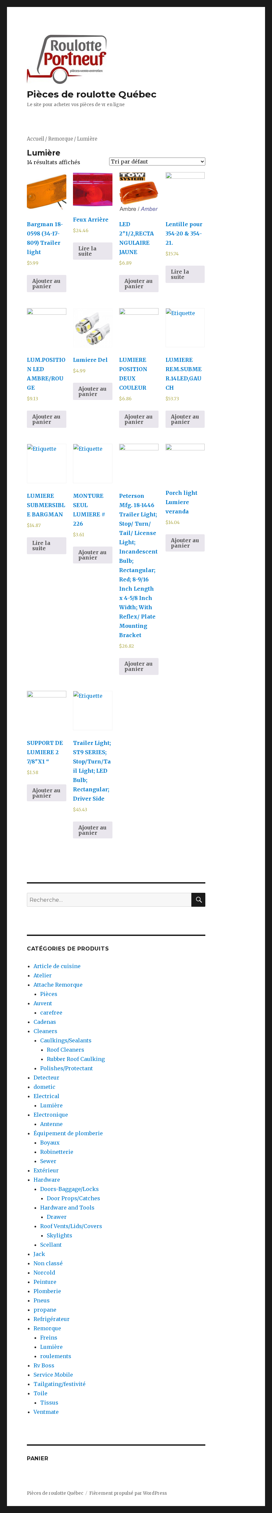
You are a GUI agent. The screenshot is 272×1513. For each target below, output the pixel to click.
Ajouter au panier (46, 284)
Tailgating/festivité (60, 1384)
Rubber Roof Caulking (76, 1059)
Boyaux (50, 1142)
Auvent (43, 1003)
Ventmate (46, 1412)
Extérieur (46, 1170)
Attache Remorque (58, 984)
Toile (40, 1393)
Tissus (49, 1402)
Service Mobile (53, 1374)
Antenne (51, 1124)
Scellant (51, 1244)
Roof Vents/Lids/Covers (71, 1226)
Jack (39, 1254)
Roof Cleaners (65, 1049)
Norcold (44, 1272)
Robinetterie (56, 1152)
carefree (51, 1012)
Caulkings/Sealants (66, 1040)
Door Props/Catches (73, 1198)
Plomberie (47, 1291)
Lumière (51, 1105)
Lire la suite (87, 251)
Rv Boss (44, 1365)
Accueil (35, 139)
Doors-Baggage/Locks (69, 1189)
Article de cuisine (57, 966)
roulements (55, 1356)
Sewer (48, 1161)
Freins (48, 1337)
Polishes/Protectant (66, 1068)
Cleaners (45, 1031)
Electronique (51, 1114)
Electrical (46, 1096)
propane (45, 1309)
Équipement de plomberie (68, 1133)
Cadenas (45, 1022)
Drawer (57, 1217)
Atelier (43, 975)
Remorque (60, 139)
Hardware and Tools (67, 1207)
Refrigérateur (52, 1319)
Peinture (45, 1282)
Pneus (42, 1300)
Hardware (47, 1179)
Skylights (59, 1235)
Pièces (48, 994)
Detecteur (46, 1077)
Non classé (48, 1263)
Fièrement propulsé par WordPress (128, 1493)
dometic (44, 1087)
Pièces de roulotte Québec (92, 94)
